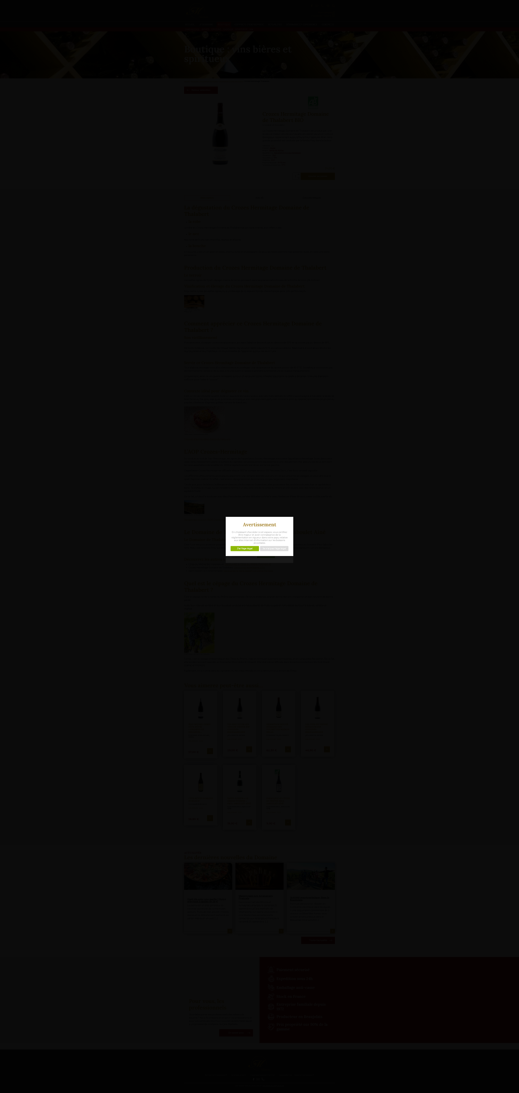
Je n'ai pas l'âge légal (274, 548)
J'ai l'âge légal (244, 548)
